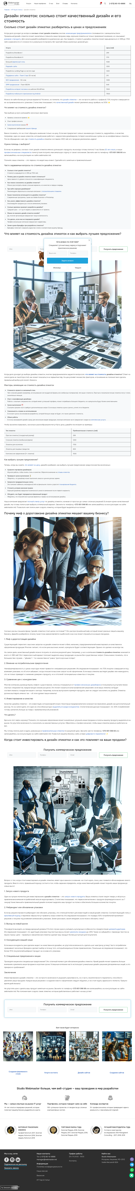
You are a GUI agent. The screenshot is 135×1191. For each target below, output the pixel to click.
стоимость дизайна (36, 139)
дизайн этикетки (69, 99)
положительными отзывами (51, 191)
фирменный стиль (18, 62)
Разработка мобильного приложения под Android (23, 94)
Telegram (78, 268)
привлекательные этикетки (53, 731)
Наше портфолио (40, 3)
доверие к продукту (12, 39)
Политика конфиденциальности (49, 1167)
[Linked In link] (18, 1159)
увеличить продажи (78, 932)
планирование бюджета (67, 484)
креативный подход (12, 916)
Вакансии (40, 1175)
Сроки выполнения (14, 125)
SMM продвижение (12, 85)
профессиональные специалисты (18, 152)
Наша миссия (42, 1171)
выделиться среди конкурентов (66, 707)
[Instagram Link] (12, 1159)
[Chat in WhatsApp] (132, 1170)
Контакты (74, 3)
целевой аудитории (117, 929)
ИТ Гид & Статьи (43, 1180)
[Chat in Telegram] (133, 1165)
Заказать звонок (11, 1168)
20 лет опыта (110, 149)
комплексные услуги (98, 420)
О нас (51, 3)
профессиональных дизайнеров (87, 685)
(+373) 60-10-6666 (117, 3)
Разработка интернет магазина (17, 89)
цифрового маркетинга (95, 734)
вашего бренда (31, 128)
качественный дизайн (65, 102)
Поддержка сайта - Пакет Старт (17, 75)
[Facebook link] (6, 1159)
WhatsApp (57, 268)
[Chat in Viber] (132, 1159)
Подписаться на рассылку (15, 1164)
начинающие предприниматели (78, 33)
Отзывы (65, 3)
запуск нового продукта (75, 896)
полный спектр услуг (36, 501)
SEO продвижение (12, 80)
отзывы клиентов (64, 472)
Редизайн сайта (11, 66)
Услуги (28, 3)
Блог (57, 3)
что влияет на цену (32, 465)
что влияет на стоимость (95, 374)
